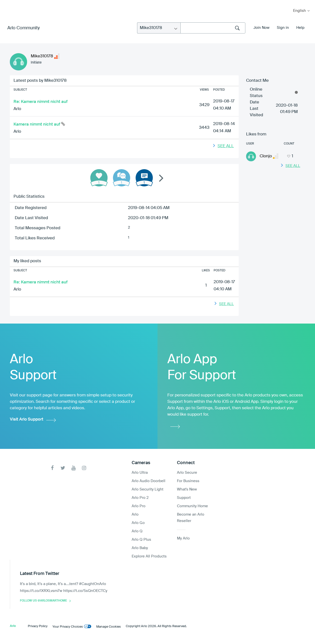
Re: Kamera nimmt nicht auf (40, 102)
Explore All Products (149, 556)
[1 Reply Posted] (121, 178)
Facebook (52, 468)
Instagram (84, 468)
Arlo (17, 109)
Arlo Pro (138, 506)
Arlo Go (138, 523)
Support (184, 498)
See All (226, 146)
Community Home (192, 506)
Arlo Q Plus (141, 539)
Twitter (63, 468)
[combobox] (212, 27)
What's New (187, 489)
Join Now (261, 28)
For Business (188, 481)
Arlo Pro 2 (140, 498)
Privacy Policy (37, 626)
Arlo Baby (140, 548)
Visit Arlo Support (26, 419)
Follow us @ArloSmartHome (43, 600)
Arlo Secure (187, 472)
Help (300, 28)
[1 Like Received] (99, 178)
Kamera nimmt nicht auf (37, 124)
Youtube (73, 468)
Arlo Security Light (147, 489)
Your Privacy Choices (67, 626)
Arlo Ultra (140, 472)
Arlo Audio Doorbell (148, 481)
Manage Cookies (108, 626)
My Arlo (7, 3)
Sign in (283, 28)
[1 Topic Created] (144, 178)
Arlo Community (23, 28)
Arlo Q (137, 531)
